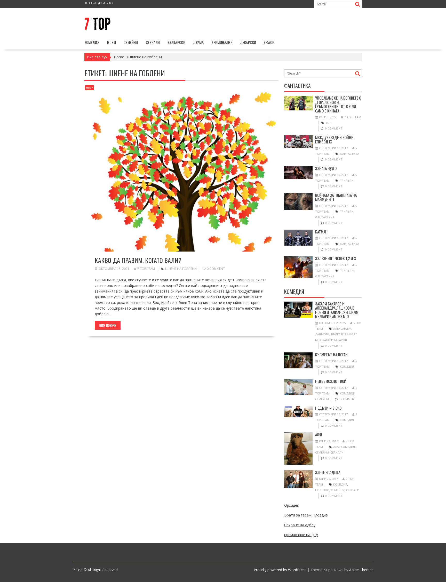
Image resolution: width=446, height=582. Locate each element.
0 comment (216, 268)
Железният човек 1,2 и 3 (335, 258)
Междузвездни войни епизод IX (334, 139)
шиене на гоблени (181, 268)
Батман (321, 232)
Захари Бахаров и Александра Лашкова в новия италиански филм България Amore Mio (337, 310)
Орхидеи (291, 505)
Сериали (153, 42)
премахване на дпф (301, 534)
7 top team (146, 268)
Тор (328, 123)
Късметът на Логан (331, 354)
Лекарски (248, 42)
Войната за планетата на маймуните (336, 197)
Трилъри (347, 180)
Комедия (92, 42)
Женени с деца (327, 472)
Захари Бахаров (334, 340)
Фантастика (349, 154)
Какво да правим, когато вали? (138, 260)
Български (177, 42)
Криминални (222, 42)
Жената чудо (326, 168)
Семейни (131, 42)
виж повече (107, 325)
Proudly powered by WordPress (280, 569)
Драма (198, 42)
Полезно (322, 490)
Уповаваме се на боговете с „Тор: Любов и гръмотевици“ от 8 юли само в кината (338, 104)
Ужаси (269, 42)
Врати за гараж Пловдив (306, 515)
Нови (111, 42)
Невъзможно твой (330, 381)
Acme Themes (361, 569)
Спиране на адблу (299, 524)
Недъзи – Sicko (328, 408)
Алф (318, 434)
